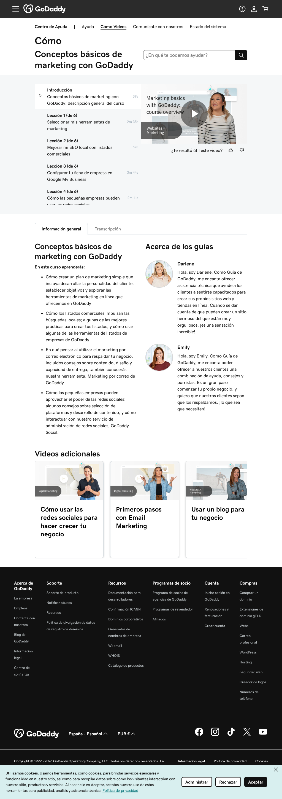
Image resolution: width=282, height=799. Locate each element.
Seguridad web (251, 672)
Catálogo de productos (126, 665)
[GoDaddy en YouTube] (263, 735)
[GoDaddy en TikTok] (231, 735)
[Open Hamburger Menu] (13, 9)
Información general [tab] (61, 229)
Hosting (246, 662)
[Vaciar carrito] (265, 9)
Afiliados (159, 619)
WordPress (248, 652)
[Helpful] (230, 150)
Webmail (115, 645)
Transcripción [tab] (108, 229)
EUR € (124, 733)
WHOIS (114, 655)
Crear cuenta (215, 626)
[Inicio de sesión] (254, 9)
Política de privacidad (230, 761)
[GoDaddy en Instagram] (215, 735)
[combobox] (189, 55)
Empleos (21, 608)
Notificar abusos (59, 602)
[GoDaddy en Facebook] (199, 735)
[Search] (241, 55)
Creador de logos (253, 682)
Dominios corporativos (125, 619)
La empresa (23, 598)
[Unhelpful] (241, 150)
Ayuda (88, 26)
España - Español (85, 733)
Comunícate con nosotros (158, 26)
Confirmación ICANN (124, 609)
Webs (244, 626)
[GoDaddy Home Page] (37, 733)
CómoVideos (113, 26)
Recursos (54, 612)
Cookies (261, 761)
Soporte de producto (62, 592)
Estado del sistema (208, 26)
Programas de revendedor (173, 609)
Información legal (191, 761)
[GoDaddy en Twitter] (247, 735)
